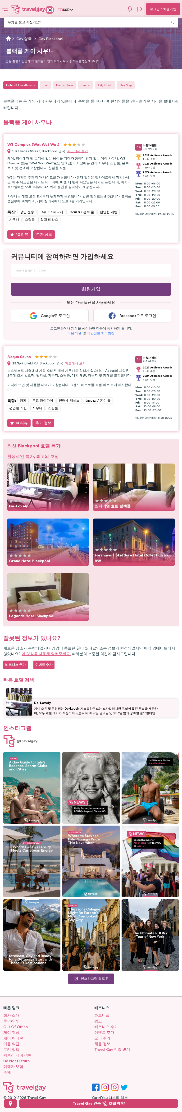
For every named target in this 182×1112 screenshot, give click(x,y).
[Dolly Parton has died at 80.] (90, 788)
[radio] (65, 145)
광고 (98, 1021)
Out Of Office (15, 1027)
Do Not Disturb (16, 1061)
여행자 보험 (13, 1067)
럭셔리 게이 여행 (17, 1055)
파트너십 (101, 1015)
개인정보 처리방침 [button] (100, 333)
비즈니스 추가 (106, 1027)
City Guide (105, 85)
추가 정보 (44, 234)
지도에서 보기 (77, 151)
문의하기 (10, 1021)
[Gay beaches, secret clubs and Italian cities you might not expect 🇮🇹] (31, 788)
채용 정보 (102, 1044)
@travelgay (27, 741)
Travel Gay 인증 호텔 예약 (99, 1103)
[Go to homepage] (28, 9)
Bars (46, 85)
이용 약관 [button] (75, 333)
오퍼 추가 (102, 1038)
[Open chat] (139, 9)
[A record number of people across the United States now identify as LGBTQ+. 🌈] (150, 861)
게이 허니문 (13, 1038)
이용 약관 (11, 1044)
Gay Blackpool (50, 39)
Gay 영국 (24, 39)
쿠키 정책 (11, 1050)
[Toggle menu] (5, 9)
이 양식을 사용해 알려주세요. (46, 654)
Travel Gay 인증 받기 (112, 1050)
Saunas (86, 85)
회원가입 (91, 289)
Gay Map (126, 85)
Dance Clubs (64, 85)
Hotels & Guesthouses (20, 85)
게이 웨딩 (11, 1032)
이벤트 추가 (104, 1032)
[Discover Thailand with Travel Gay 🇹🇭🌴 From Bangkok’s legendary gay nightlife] (150, 788)
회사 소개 (11, 1015)
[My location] (10, 1103)
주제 (7, 1072)
